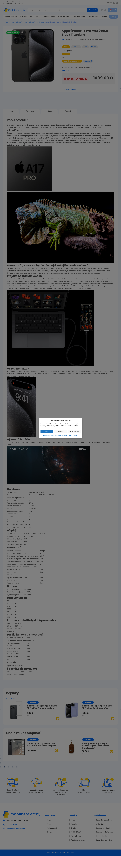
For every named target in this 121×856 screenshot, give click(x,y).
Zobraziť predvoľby (74, 431)
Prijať (46, 431)
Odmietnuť (60, 431)
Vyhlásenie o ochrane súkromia (69, 435)
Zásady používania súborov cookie (52, 435)
